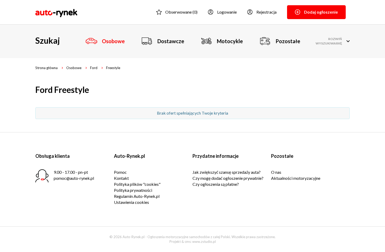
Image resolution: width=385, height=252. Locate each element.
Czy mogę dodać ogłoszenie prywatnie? (227, 178)
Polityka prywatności (133, 190)
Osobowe (113, 41)
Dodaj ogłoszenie (321, 11)
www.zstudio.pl (204, 241)
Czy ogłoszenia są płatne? (215, 184)
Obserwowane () (181, 11)
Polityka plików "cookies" (137, 184)
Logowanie (227, 11)
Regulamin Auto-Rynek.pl (137, 196)
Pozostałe (288, 41)
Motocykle (230, 41)
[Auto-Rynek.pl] (56, 12)
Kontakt (121, 178)
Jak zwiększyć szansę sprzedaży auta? (226, 172)
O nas (276, 172)
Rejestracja (266, 11)
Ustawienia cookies (131, 202)
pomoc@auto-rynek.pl (74, 178)
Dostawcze (170, 41)
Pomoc (120, 172)
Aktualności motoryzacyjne (295, 178)
